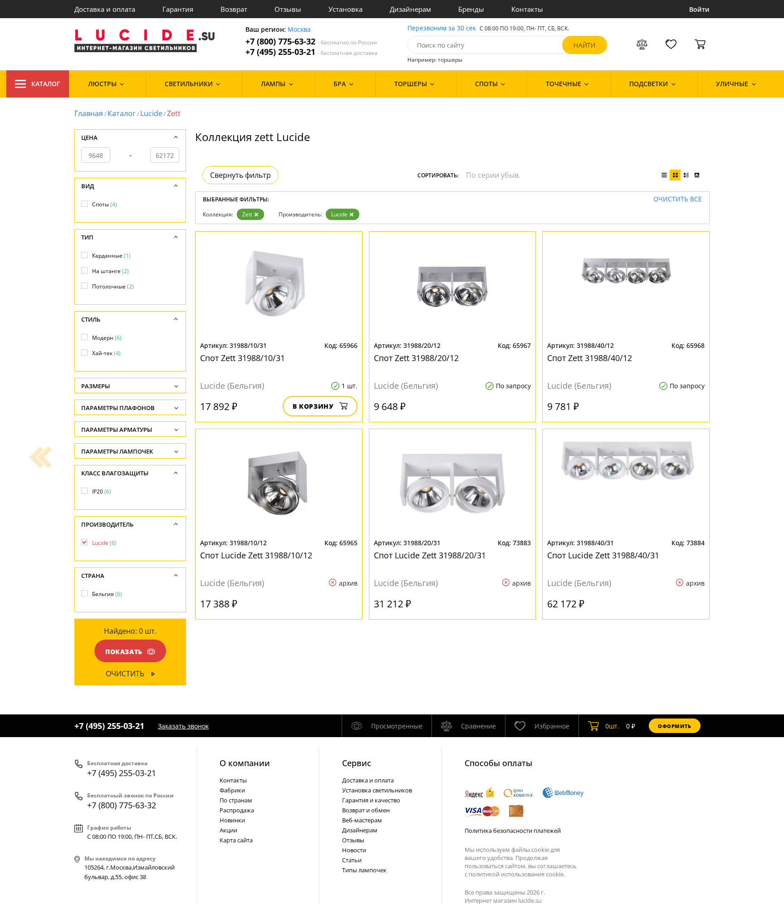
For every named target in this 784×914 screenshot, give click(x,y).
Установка (345, 9)
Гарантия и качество (371, 800)
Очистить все (677, 199)
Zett (247, 214)
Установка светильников (377, 790)
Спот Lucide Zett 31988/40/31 (603, 555)
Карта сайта (236, 840)
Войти (699, 9)
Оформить (674, 726)
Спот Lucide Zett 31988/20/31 (430, 555)
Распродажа (237, 810)
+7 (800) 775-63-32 (311, 41)
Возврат (233, 9)
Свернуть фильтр (240, 175)
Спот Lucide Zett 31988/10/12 (256, 555)
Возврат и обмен (366, 810)
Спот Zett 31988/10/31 (242, 357)
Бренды (471, 9)
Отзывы (287, 9)
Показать (123, 651)
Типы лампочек (364, 870)
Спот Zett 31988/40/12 (589, 357)
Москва (299, 30)
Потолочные (113, 286)
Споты (104, 204)
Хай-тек (106, 353)
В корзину (313, 406)
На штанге (110, 271)
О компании (245, 763)
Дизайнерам (410, 9)
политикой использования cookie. (517, 874)
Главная (88, 113)
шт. (612, 726)
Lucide (151, 113)
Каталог (45, 83)
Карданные (111, 255)
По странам (236, 800)
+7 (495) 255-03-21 (311, 52)
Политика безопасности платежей (513, 830)
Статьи (352, 860)
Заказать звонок (183, 726)
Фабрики (232, 790)
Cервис (356, 763)
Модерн (107, 338)
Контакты (527, 9)
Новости (354, 850)
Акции (228, 830)
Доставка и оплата (104, 9)
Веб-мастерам (362, 820)
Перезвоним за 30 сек (441, 28)
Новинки (232, 820)
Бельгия (107, 594)
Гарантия (177, 9)
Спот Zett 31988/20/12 (416, 357)
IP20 (101, 491)
